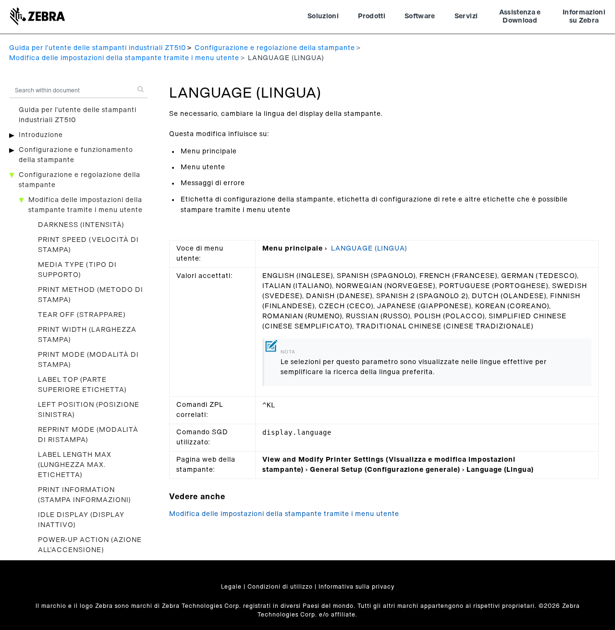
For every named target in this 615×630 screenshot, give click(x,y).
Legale (231, 587)
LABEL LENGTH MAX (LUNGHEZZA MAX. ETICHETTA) (74, 465)
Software (420, 16)
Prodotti (371, 16)
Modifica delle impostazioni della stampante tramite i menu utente (124, 58)
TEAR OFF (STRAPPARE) (82, 315)
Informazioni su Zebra (584, 17)
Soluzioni (323, 16)
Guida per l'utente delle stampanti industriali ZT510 (97, 48)
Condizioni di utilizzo (280, 587)
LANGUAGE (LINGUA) (369, 248)
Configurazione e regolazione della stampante (275, 48)
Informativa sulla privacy (356, 587)
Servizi (466, 16)
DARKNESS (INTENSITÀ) (81, 225)
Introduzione (41, 135)
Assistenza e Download (520, 17)
